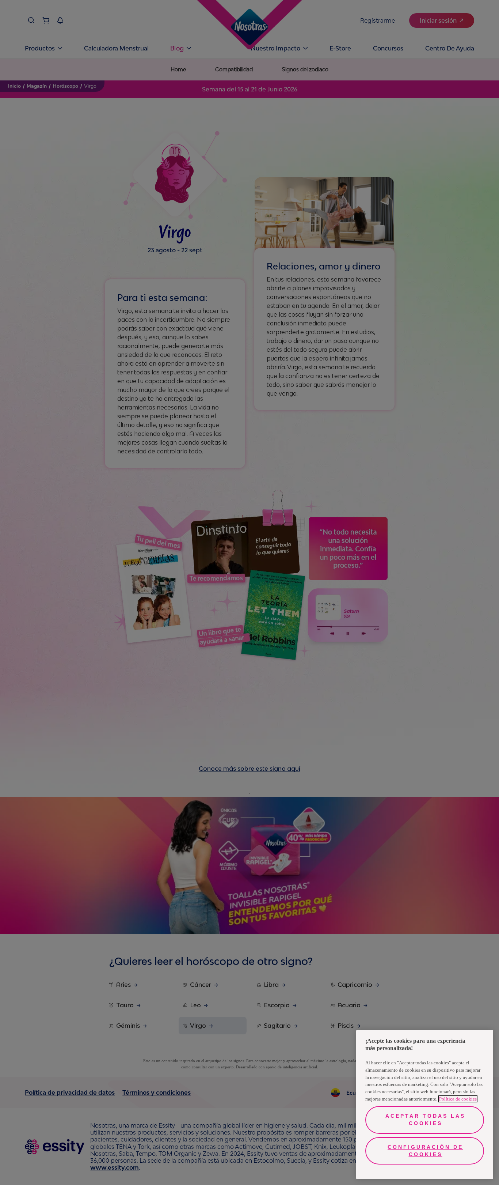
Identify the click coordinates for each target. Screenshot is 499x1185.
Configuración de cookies (425, 1150)
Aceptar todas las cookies (425, 1119)
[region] (424, 1104)
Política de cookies (458, 1099)
